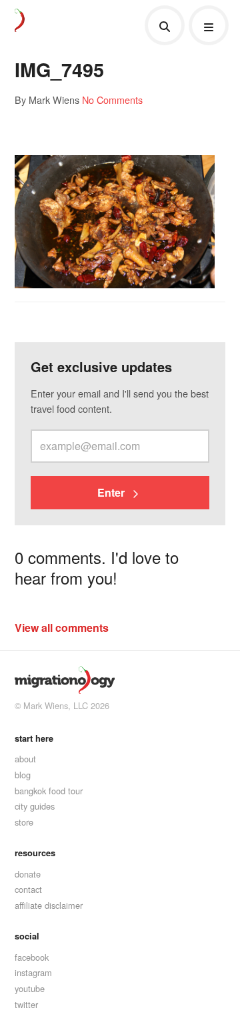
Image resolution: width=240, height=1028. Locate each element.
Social (27, 936)
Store (24, 822)
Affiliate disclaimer (49, 905)
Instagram (33, 972)
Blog (23, 774)
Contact (28, 889)
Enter (112, 492)
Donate (28, 874)
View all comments (62, 627)
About (25, 758)
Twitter (26, 1004)
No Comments (112, 100)
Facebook (32, 957)
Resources (35, 853)
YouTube (30, 988)
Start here (34, 738)
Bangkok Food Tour (49, 790)
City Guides (35, 806)
